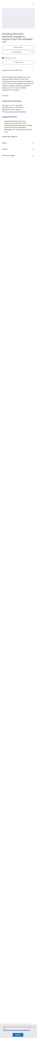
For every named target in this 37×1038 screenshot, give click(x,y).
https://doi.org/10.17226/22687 (16, 112)
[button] (18, 62)
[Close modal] (33, 3)
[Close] (34, 1027)
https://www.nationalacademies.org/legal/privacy (16, 1030)
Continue (17, 1035)
